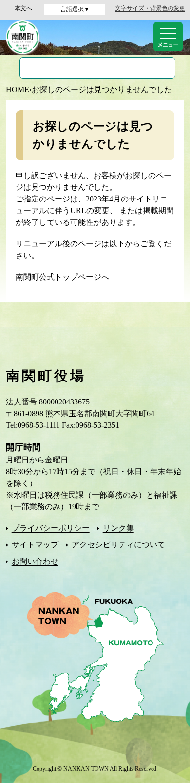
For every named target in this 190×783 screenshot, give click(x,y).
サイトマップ (35, 545)
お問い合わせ (35, 561)
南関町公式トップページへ (62, 277)
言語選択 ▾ (74, 9)
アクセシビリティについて (118, 545)
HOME (17, 89)
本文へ (23, 8)
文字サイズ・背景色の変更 (150, 8)
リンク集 (118, 528)
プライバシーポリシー (51, 528)
